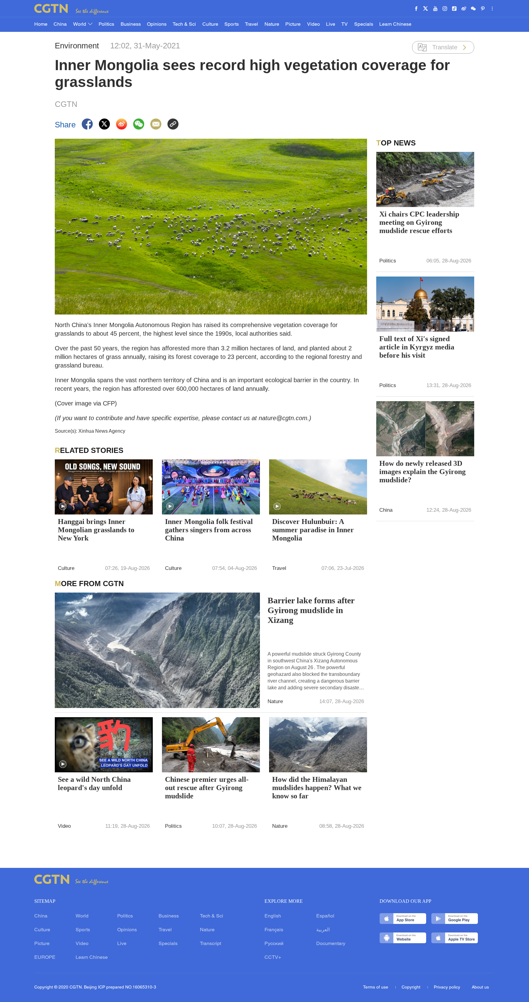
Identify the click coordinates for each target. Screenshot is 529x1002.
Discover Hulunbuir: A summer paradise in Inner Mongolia (313, 530)
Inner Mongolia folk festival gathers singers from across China (209, 530)
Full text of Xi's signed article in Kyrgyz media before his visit (416, 347)
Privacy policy (447, 987)
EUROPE (44, 957)
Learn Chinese (395, 24)
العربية (323, 930)
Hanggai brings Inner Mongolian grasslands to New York (96, 530)
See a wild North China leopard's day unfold (94, 783)
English (272, 916)
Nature (271, 24)
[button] (62, 506)
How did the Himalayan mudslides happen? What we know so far (317, 787)
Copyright (412, 987)
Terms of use (376, 987)
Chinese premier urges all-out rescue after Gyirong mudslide (207, 787)
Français (273, 930)
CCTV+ (272, 957)
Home (40, 24)
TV (344, 24)
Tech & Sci (184, 24)
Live (330, 24)
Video (313, 24)
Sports (231, 24)
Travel (251, 24)
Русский (273, 944)
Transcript (210, 944)
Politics (106, 24)
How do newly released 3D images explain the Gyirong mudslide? (422, 471)
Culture (210, 24)
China (60, 24)
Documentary (330, 944)
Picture (293, 24)
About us (480, 987)
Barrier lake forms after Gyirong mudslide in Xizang (311, 610)
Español (325, 916)
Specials (363, 24)
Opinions (157, 24)
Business (131, 24)
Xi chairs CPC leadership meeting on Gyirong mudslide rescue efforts (419, 222)
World (80, 24)
